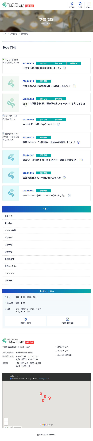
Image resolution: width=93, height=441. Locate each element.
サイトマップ (62, 351)
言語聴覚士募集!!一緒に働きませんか (42, 177)
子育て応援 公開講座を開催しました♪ (42, 68)
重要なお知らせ (11, 266)
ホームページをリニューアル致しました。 (44, 195)
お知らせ (43, 63)
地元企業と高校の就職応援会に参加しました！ (47, 86)
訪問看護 (8, 280)
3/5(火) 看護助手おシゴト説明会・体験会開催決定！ (50, 160)
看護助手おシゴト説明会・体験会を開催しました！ (49, 142)
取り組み (58, 63)
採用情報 (73, 63)
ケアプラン (9, 273)
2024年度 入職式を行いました (39, 124)
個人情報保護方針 (64, 355)
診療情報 (8, 252)
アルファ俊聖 (10, 230)
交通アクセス (62, 347)
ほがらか (8, 237)
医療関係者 (9, 259)
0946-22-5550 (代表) (24, 352)
